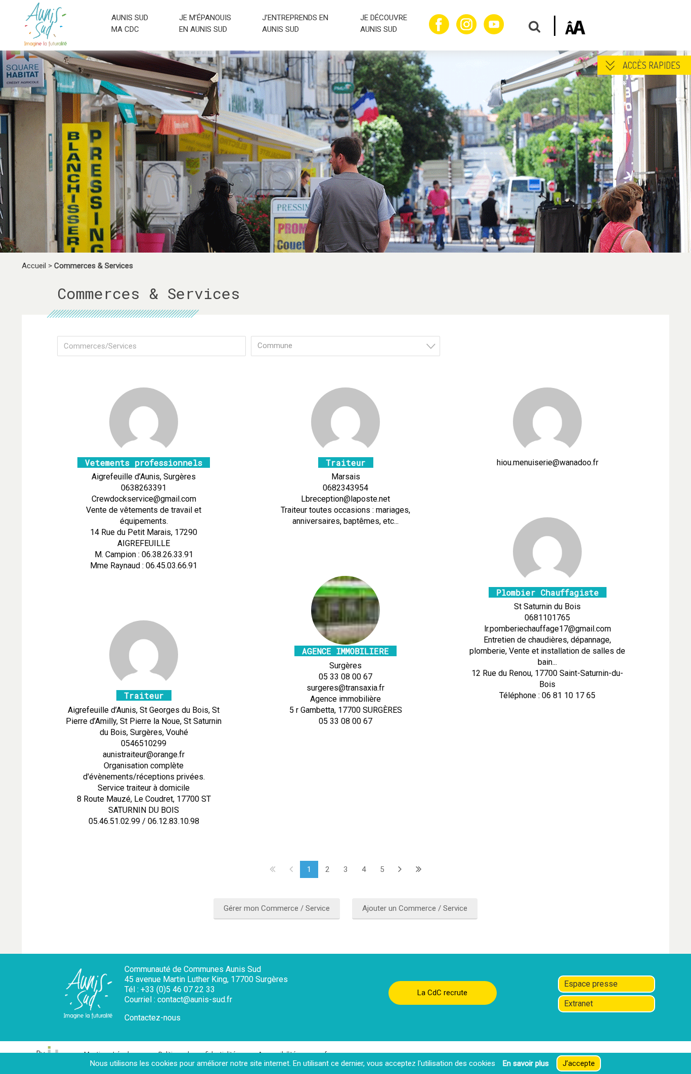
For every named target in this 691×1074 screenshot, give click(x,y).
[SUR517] (345, 640)
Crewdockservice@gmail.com (144, 499)
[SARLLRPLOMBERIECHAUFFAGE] (547, 580)
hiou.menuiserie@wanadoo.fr (547, 462)
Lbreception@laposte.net (345, 499)
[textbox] (348, 345)
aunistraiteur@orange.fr (144, 754)
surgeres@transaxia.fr (345, 688)
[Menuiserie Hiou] (547, 451)
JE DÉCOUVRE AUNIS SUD (383, 23)
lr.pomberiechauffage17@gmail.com (547, 628)
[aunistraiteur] (143, 684)
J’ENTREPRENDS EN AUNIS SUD (295, 23)
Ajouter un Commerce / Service (414, 908)
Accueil (34, 265)
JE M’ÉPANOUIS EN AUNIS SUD (205, 23)
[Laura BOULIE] (345, 451)
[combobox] (345, 346)
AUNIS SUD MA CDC (129, 23)
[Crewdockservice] (143, 451)
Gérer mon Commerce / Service (277, 908)
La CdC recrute (442, 992)
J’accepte (579, 1063)
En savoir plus (526, 1063)
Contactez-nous (152, 1017)
